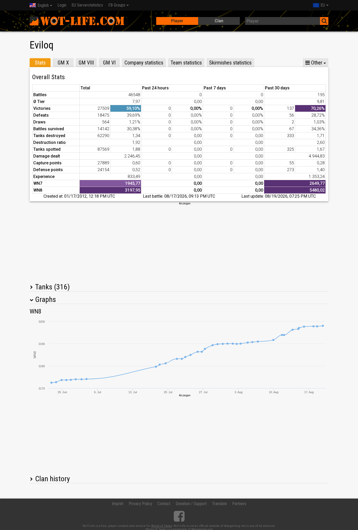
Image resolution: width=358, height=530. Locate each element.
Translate (219, 503)
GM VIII (86, 63)
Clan (219, 20)
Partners (239, 503)
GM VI (109, 63)
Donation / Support (191, 503)
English (43, 5)
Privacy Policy (140, 503)
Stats (40, 63)
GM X (63, 63)
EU (323, 5)
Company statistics (143, 63)
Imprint (117, 503)
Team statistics (186, 63)
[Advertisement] (179, 242)
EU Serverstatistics (87, 5)
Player (177, 20)
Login (61, 5)
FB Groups (116, 5)
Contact (164, 503)
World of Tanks (161, 526)
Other (316, 63)
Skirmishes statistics (230, 63)
